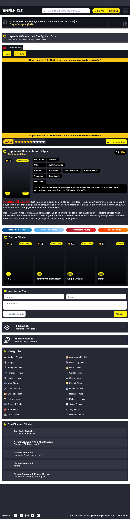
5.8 (117, 152)
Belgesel (12, 362)
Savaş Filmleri (75, 404)
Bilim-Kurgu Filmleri (78, 362)
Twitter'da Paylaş (49, 230)
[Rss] (15, 515)
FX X (7, 54)
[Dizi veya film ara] (44, 10)
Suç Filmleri (74, 409)
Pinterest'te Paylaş (81, 230)
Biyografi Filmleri (15, 368)
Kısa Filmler (13, 383)
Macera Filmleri (76, 388)
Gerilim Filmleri (14, 378)
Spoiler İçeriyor (16, 314)
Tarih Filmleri (13, 414)
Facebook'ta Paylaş (17, 230)
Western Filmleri (76, 414)
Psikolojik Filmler (77, 399)
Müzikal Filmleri (15, 394)
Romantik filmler (15, 404)
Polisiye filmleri (15, 399)
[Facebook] (21, 515)
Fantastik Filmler (15, 373)
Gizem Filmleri (76, 378)
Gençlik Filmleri (76, 373)
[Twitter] (33, 515)
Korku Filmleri (14, 388)
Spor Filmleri (13, 409)
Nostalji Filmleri (76, 394)
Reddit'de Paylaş (113, 230)
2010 (8, 193)
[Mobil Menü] (125, 10)
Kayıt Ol (113, 10)
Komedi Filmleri (91, 170)
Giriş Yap (99, 10)
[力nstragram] (27, 515)
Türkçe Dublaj (15, 47)
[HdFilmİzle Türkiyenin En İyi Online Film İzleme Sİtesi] (16, 10)
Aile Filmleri (54, 170)
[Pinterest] (38, 515)
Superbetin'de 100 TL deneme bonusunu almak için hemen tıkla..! (65, 60)
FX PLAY (19, 54)
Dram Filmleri (75, 368)
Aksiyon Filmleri (71, 170)
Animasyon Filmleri (78, 357)
